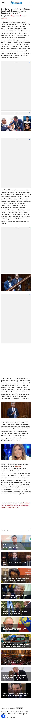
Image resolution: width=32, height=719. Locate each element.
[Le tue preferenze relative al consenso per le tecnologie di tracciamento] (30, 539)
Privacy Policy (12, 708)
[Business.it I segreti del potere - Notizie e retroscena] (16, 2)
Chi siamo (4, 717)
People (13, 16)
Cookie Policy (4, 708)
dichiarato (18, 466)
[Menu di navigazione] (3, 2)
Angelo (5, 18)
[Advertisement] (16, 360)
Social (24, 16)
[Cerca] (29, 2)
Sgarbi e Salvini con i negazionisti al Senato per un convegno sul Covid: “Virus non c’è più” (15, 505)
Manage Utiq (19, 708)
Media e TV (19, 16)
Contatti (12, 717)
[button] (3, 715)
